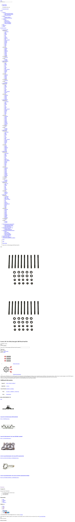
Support (3, 16)
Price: (1, 344)
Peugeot (5, 40)
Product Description (16, 363)
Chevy (5, 126)
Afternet (21, 514)
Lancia (5, 37)
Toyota (5, 54)
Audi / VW (6, 183)
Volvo (5, 45)
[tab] (38, 359)
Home (3, 239)
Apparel (3, 26)
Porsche (5, 41)
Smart (5, 44)
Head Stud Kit (8, 394)
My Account (4, 4)
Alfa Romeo (6, 31)
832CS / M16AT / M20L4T (10, 383)
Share (3, 506)
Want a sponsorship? (7, 22)
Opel (5, 188)
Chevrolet (6, 57)
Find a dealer (6, 20)
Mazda (5, 124)
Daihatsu (5, 48)
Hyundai (5, 60)
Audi (5, 32)
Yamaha (5, 55)
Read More (43, 516)
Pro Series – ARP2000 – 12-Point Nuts (12, 391)
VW (5, 46)
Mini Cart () (4, 5)
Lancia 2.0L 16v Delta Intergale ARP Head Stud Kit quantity (10, 347)
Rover (5, 43)
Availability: (2, 343)
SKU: (1, 350)
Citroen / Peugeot (7, 199)
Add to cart (2, 349)
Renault (5, 42)
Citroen (5, 34)
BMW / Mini (6, 198)
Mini (5, 68)
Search (1, 1)
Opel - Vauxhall (7, 139)
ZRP (1, 0)
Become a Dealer (7, 21)
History (5, 19)
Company (4, 18)
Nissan (5, 51)
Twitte (3, 507)
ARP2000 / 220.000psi (10, 388)
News (3, 24)
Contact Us (4, 25)
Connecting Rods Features (8, 13)
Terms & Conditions (7, 23)
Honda (5, 49)
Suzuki (5, 53)
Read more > (8, 418)
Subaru (5, 52)
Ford (5, 36)
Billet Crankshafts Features (8, 14)
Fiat (5, 35)
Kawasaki (6, 123)
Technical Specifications (17, 374)
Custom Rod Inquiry (7, 15)
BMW (5, 33)
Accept (40, 516)
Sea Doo (5, 59)
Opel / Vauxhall (7, 39)
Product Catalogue (7, 17)
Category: (2, 351)
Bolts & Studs (4, 243)
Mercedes (6, 202)
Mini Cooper (6, 159)
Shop (3, 241)
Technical (4, 12)
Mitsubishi (6, 74)
